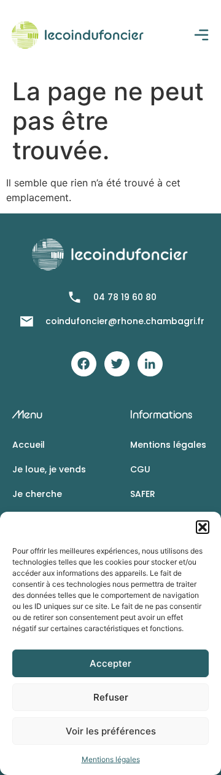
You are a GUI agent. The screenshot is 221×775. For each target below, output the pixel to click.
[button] (202, 527)
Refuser (110, 697)
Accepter (110, 663)
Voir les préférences (111, 731)
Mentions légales (111, 759)
